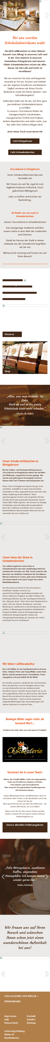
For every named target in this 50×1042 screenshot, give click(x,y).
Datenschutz (11, 1023)
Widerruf (9, 1034)
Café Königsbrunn (22, 141)
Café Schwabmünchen (22, 152)
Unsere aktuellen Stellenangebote (24, 825)
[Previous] (3, 15)
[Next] (47, 15)
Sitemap (31, 1023)
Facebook (31, 1008)
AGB (6, 1019)
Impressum (10, 1016)
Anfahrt (31, 1019)
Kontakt (31, 1016)
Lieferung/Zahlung (14, 1031)
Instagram (22, 1008)
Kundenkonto (11, 1038)
